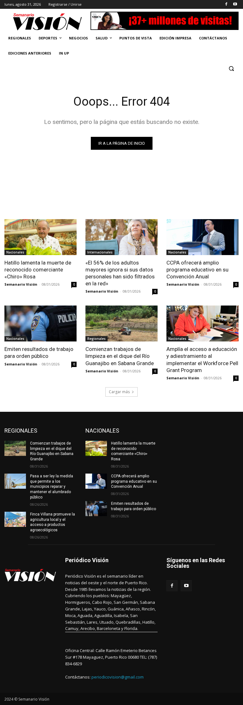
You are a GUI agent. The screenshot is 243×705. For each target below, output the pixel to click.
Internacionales (100, 252)
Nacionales (15, 252)
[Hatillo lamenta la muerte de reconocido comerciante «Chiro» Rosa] (40, 237)
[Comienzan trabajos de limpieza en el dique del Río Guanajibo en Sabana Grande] (121, 323)
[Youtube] (235, 4)
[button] (231, 68)
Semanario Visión (20, 284)
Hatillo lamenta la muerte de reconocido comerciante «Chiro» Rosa (37, 269)
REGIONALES (20, 430)
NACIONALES (102, 430)
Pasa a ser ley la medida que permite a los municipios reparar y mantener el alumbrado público (51, 486)
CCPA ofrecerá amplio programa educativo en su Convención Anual (197, 269)
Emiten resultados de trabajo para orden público (38, 352)
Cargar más (119, 391)
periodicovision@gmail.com (117, 677)
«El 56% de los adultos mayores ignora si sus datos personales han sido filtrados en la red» (120, 273)
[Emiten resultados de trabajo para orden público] (40, 323)
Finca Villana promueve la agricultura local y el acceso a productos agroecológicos (52, 522)
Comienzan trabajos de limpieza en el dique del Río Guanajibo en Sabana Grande (119, 356)
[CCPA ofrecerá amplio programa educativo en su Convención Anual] (202, 237)
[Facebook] (226, 4)
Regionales (96, 338)
